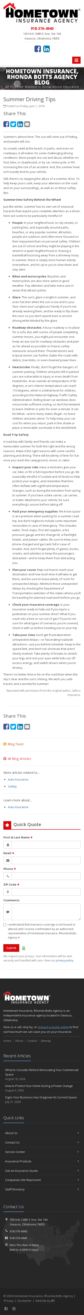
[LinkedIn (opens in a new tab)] (46, 49)
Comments (11, 900)
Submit (11, 948)
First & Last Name (18, 837)
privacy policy (64, 960)
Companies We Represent (23, 1180)
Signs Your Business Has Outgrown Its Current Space (41, 1099)
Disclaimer (24, 1301)
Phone (9, 869)
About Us (11, 1133)
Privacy (9, 1301)
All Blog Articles (19, 758)
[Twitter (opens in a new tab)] (13, 124)
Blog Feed (15, 744)
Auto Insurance (18, 779)
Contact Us (12, 1142)
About (19, 1041)
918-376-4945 (18, 1238)
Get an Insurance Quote (21, 1171)
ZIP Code (11, 884)
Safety (12, 786)
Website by (45, 1301)
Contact (32, 1041)
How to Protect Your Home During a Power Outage (39, 1088)
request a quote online (53, 1027)
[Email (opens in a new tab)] (27, 124)
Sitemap (46, 1041)
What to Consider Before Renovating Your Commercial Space (41, 1074)
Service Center (15, 1152)
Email (8, 853)
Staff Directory (15, 1189)
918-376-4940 (18, 1231)
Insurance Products (18, 1161)
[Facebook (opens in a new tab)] (37, 49)
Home (7, 1041)
